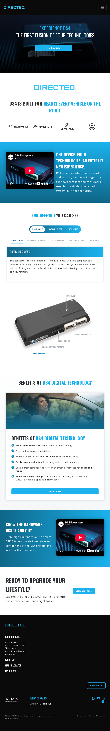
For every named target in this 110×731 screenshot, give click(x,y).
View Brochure (84, 590)
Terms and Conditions (97, 716)
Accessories (10, 654)
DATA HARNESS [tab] (17, 240)
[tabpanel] (55, 298)
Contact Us (96, 685)
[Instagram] (104, 698)
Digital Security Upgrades (16, 651)
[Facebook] (93, 698)
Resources (10, 671)
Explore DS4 (53, 48)
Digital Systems (11, 642)
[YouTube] (99, 698)
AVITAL (33, 704)
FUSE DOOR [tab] (94, 240)
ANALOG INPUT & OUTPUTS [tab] (36, 240)
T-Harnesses (10, 648)
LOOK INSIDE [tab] (73, 229)
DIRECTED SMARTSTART (15, 645)
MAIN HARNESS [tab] (58, 240)
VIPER (39, 704)
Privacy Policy (82, 716)
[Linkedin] (103, 701)
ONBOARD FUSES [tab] (55, 229)
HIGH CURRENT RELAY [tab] (77, 240)
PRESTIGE (47, 704)
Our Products (12, 637)
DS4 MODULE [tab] (37, 229)
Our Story (10, 659)
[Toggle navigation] (103, 7)
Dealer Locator (13, 665)
